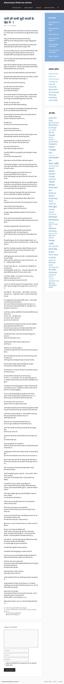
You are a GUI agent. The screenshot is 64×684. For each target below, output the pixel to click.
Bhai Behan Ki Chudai (53, 126)
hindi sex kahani (28, 7)
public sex (6, 611)
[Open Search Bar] (58, 7)
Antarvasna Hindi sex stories (18, 2)
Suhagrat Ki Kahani (52, 276)
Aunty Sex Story (53, 74)
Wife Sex (52, 283)
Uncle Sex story (54, 281)
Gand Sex (52, 179)
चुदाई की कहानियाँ (15, 608)
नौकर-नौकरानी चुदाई (54, 92)
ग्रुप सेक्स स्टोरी (52, 87)
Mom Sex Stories (52, 236)
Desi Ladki (54, 163)
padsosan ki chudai (49, 7)
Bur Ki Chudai (52, 133)
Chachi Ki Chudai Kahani (12, 609)
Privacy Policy (48, 681)
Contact (60, 681)
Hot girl (28, 609)
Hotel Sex (52, 204)
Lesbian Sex (51, 222)
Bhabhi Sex (52, 76)
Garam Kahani (22, 609)
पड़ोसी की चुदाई (52, 95)
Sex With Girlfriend (53, 271)
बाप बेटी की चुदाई (53, 97)
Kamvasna (33, 609)
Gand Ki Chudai (52, 175)
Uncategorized (53, 82)
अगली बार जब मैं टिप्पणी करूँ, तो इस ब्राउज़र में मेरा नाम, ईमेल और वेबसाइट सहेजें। (21, 664)
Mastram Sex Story (53, 229)
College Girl (52, 151)
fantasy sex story (54, 166)
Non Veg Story (54, 246)
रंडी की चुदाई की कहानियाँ (52, 286)
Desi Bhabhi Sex (54, 159)
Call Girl (51, 137)
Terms (55, 681)
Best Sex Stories (54, 123)
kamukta (53, 216)
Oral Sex (53, 248)
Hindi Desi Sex (53, 188)
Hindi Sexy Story (53, 199)
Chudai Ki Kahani (53, 145)
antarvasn (38, 7)
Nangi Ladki (51, 242)
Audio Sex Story (53, 119)
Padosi (51, 252)
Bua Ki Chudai (52, 130)
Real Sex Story (52, 263)
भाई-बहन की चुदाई (22, 608)
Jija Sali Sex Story (53, 214)
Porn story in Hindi (53, 256)
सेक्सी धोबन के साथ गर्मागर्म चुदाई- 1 (13, 614)
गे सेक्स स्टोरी (8, 608)
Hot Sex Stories (52, 210)
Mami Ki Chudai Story (53, 225)
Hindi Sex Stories (16, 7)
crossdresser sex (52, 155)
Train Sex (51, 279)
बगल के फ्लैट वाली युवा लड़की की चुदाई (13, 613)
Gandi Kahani (51, 169)
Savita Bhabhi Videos (54, 267)
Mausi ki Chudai (53, 233)
